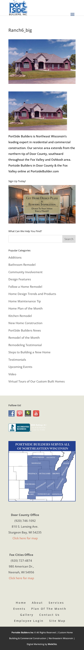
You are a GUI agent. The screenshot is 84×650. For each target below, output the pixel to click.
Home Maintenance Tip (24, 301)
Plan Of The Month (48, 609)
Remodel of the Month (24, 337)
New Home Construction (25, 323)
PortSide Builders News (24, 330)
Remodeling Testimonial (25, 345)
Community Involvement (25, 272)
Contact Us (49, 615)
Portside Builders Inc (23, 632)
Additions (14, 257)
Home (21, 602)
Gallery (27, 615)
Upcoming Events (20, 367)
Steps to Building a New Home (29, 352)
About (37, 602)
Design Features (19, 279)
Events (19, 609)
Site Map (57, 621)
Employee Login (29, 621)
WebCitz (52, 644)
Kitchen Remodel (20, 316)
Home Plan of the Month (25, 308)
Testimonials (17, 359)
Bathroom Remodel (22, 265)
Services (56, 602)
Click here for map (25, 538)
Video (12, 374)
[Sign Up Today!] (42, 204)
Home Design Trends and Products (32, 294)
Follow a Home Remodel (25, 287)
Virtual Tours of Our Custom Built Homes (36, 381)
